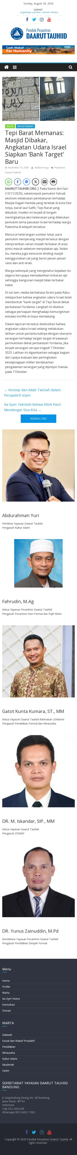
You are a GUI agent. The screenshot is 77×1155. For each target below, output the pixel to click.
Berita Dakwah (25, 126)
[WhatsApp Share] (8, 181)
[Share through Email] (44, 181)
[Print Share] (53, 181)
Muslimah (8, 1064)
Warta (6, 992)
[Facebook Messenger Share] (26, 181)
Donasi (6, 1010)
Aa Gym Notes (11, 998)
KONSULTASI (38, 418)
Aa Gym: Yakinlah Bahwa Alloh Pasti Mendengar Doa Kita (32, 407)
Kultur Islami (9, 1058)
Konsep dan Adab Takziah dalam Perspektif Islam (32, 392)
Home (6, 980)
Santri (5, 1070)
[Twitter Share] (35, 181)
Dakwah (7, 1035)
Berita (10, 126)
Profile (6, 986)
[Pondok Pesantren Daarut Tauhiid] (6, 67)
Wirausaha (8, 1052)
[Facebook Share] (17, 181)
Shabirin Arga (42, 167)
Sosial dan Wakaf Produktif (18, 1041)
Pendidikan (8, 1046)
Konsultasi (8, 1004)
